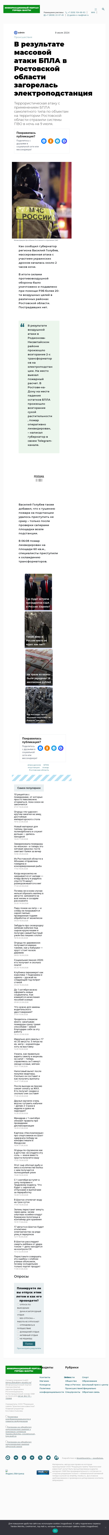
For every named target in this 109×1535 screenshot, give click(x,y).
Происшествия (23, 37)
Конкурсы (45, 1384)
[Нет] (105, 1527)
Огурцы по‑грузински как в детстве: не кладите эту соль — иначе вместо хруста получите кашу (28, 1154)
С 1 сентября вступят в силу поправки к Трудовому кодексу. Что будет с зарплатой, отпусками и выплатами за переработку (28, 1186)
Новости (70, 1377)
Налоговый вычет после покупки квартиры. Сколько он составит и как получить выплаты (27, 1075)
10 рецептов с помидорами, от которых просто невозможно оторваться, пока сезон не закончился (29, 799)
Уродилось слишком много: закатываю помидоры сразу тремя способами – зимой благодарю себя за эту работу (27, 1025)
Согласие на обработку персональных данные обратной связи (19, 1444)
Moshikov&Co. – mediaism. (90, 1458)
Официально (89, 1388)
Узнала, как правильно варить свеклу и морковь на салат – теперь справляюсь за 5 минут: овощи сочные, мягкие (28, 1059)
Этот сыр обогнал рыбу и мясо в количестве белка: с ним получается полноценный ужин (28, 1169)
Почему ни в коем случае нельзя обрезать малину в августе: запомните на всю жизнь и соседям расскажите (28, 896)
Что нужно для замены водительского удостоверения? (27, 1009)
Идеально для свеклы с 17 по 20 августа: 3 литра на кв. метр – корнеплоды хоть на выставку (28, 1043)
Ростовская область (39, 770)
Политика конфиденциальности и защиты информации (18, 1419)
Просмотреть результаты (29, 1348)
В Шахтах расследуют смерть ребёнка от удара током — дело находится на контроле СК (28, 1245)
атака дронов (34, 765)
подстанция (34, 767)
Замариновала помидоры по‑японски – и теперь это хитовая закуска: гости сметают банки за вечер (28, 848)
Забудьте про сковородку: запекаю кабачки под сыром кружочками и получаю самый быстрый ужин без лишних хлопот (29, 930)
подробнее (66, 1523)
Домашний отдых (29, 1332)
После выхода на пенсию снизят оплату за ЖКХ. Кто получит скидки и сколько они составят (28, 1090)
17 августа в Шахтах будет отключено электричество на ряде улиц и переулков (29, 1231)
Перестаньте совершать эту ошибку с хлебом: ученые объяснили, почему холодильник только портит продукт (27, 1261)
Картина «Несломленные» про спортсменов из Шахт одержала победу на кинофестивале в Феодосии (29, 1138)
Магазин (44, 1381)
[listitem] (44, 141)
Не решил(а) (26, 1339)
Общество (71, 1381)
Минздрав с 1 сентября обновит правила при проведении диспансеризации (27, 1122)
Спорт (85, 1377)
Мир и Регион (72, 1384)
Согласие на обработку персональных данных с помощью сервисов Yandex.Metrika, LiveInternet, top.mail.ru (20, 1431)
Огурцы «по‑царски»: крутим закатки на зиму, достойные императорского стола (28, 816)
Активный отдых (29, 1335)
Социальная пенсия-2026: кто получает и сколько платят (29, 962)
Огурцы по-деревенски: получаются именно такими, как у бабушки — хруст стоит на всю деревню (28, 948)
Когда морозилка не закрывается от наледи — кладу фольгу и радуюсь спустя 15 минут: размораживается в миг (28, 878)
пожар (45, 767)
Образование (89, 1381)
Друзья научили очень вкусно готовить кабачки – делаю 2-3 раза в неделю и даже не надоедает (28, 1106)
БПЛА (46, 765)
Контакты (45, 1377)
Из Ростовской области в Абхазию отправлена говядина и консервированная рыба (28, 862)
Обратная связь (90, 1392)
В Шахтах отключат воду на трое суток (28, 1201)
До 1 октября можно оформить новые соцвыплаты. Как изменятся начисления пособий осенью (27, 995)
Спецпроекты (72, 1392)
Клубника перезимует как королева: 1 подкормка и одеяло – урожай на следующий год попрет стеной (28, 977)
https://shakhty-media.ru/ (18, 1382)
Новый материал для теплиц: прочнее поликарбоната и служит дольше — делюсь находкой (28, 831)
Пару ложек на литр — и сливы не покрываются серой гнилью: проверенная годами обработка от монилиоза (28, 913)
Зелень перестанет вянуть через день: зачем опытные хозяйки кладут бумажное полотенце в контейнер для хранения (29, 1214)
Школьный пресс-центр (95, 1384)
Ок (55, 1531)
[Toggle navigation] (96, 9)
